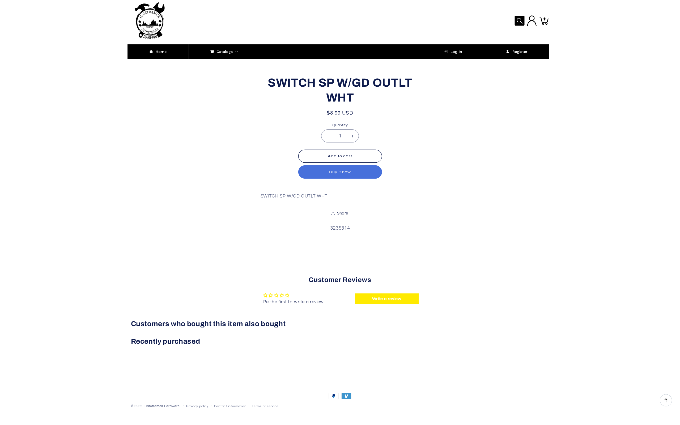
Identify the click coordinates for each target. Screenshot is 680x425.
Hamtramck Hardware (162, 406)
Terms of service (265, 406)
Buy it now (340, 172)
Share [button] (342, 213)
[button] (519, 21)
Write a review (386, 299)
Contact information (230, 406)
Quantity (340, 125)
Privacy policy (197, 406)
